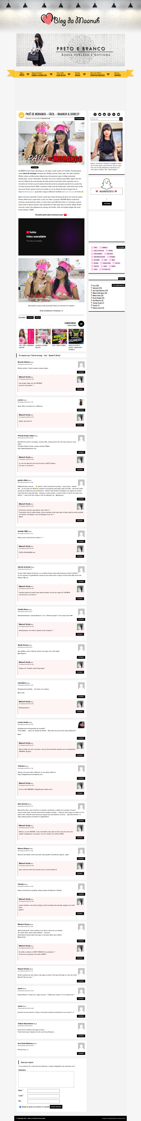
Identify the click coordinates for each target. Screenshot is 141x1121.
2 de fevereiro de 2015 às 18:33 (26, 990)
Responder (81, 372)
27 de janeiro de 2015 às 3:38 (26, 588)
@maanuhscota (68, 191)
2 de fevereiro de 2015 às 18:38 (26, 1008)
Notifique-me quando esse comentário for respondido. (36, 1107)
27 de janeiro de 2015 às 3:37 (26, 506)
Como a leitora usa (99, 250)
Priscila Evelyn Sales (26, 435)
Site (19, 1101)
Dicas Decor (110, 254)
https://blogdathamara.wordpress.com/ (30, 774)
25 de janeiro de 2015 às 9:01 (25, 364)
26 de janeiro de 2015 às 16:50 (25, 926)
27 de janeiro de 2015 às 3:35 (26, 379)
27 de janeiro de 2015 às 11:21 (25, 971)
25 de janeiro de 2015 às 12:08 (25, 438)
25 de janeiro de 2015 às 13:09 (25, 482)
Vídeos (37, 317)
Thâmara (21, 766)
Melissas (96, 263)
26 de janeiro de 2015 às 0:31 (25, 569)
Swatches (96, 266)
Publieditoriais (107, 263)
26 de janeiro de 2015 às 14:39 (25, 886)
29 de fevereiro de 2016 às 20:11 (26, 1045)
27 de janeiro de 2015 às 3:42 (26, 664)
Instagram (107, 204)
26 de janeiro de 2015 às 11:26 (25, 768)
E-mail (20, 1095)
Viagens (113, 266)
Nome (20, 1090)
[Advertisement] (70, 95)
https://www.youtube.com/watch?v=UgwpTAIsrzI (33, 817)
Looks (105, 260)
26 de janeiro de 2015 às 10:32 (25, 685)
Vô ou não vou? (106, 269)
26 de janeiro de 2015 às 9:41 (25, 647)
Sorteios (117, 263)
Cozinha (30, 317)
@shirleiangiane (28, 191)
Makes (113, 260)
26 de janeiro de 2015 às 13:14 (25, 806)
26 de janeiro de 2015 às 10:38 (25, 724)
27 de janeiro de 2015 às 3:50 (26, 948)
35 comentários (79, 118)
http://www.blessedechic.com (27, 448)
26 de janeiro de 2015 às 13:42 (25, 850)
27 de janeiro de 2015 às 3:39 (26, 626)
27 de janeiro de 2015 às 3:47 (26, 703)
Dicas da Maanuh (98, 254)
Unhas (105, 266)
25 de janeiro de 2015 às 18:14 (25, 533)
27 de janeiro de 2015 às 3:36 (26, 459)
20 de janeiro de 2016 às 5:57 (25, 1025)
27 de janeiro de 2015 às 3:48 (26, 785)
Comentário (22, 1070)
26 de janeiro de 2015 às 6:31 (25, 611)
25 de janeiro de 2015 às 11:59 (25, 402)
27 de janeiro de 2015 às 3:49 (26, 865)
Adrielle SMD (23, 531)
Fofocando (112, 257)
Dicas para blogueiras (99, 257)
